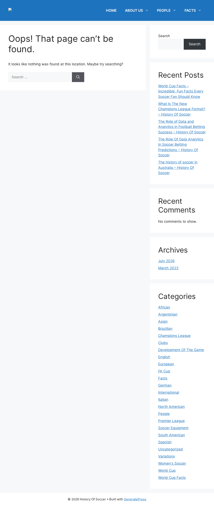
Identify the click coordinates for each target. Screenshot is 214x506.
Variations (166, 456)
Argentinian (167, 314)
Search (164, 36)
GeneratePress (135, 499)
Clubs (163, 343)
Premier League (171, 421)
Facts (190, 10)
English (164, 357)
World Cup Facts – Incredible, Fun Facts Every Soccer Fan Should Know (180, 91)
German (165, 385)
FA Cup (164, 371)
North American (171, 407)
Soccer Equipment (173, 428)
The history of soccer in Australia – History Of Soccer (177, 167)
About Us (134, 10)
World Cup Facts (172, 478)
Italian (163, 399)
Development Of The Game (181, 350)
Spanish (165, 442)
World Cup (167, 470)
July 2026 (166, 261)
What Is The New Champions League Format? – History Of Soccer (181, 109)
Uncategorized (170, 449)
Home (111, 10)
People (164, 10)
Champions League (174, 336)
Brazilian (165, 328)
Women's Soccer (172, 463)
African (164, 307)
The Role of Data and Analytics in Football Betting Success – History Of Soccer (182, 126)
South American (171, 435)
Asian (163, 321)
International (168, 392)
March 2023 (168, 268)
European (166, 364)
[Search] (78, 77)
